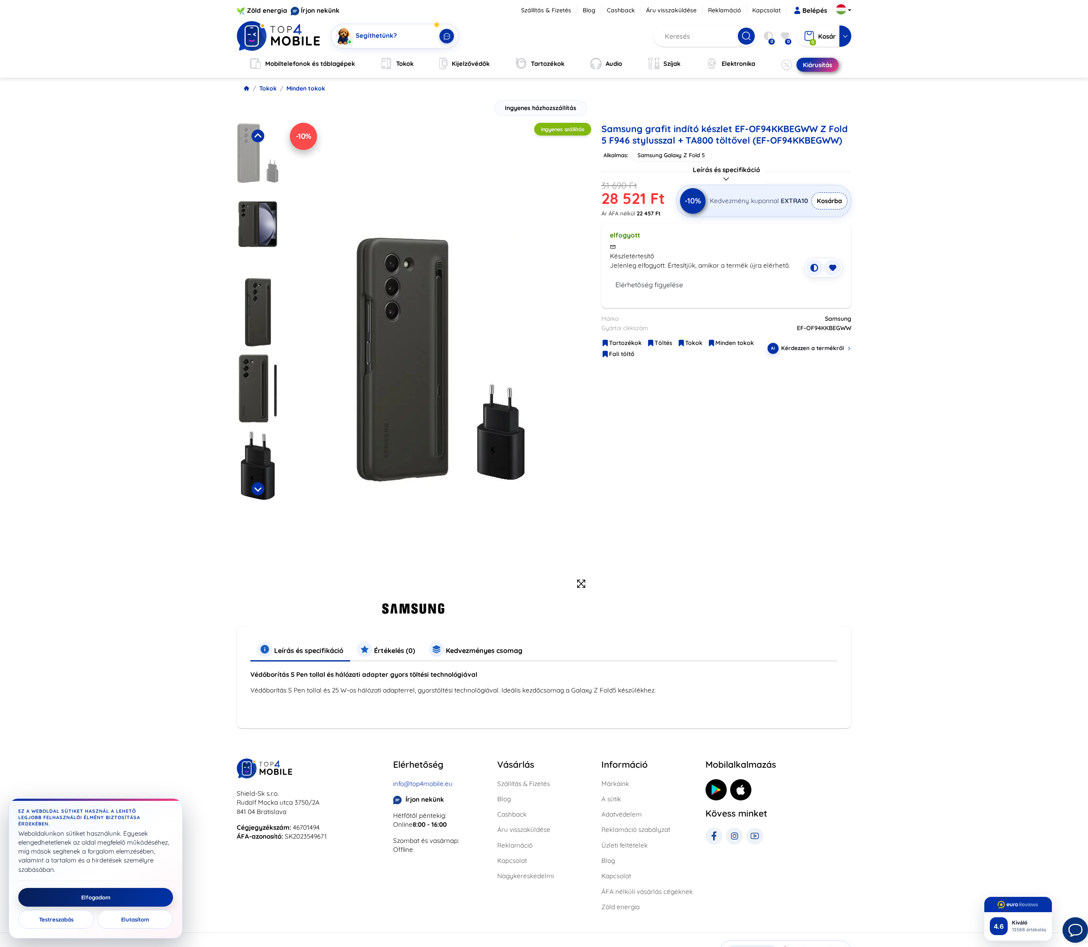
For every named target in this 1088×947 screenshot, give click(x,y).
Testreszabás (56, 919)
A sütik (611, 799)
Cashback (621, 10)
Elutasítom (135, 919)
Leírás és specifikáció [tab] (307, 650)
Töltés (663, 343)
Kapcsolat (766, 10)
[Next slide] (257, 488)
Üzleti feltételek (624, 845)
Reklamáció (724, 10)
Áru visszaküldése (671, 10)
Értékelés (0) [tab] (393, 650)
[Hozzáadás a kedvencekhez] (832, 268)
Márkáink (615, 784)
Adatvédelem (621, 814)
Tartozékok (625, 343)
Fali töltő (622, 354)
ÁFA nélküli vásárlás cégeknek (647, 892)
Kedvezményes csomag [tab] (483, 650)
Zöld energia (267, 10)
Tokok (268, 88)
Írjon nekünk (320, 10)
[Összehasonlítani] (814, 268)
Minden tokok (305, 88)
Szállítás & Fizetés (546, 10)
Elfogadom (95, 897)
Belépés (814, 10)
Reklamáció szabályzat (635, 829)
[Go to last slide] (257, 136)
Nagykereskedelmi (525, 876)
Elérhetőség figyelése (649, 284)
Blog (589, 10)
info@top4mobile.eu (423, 784)
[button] (258, 159)
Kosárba (829, 201)
